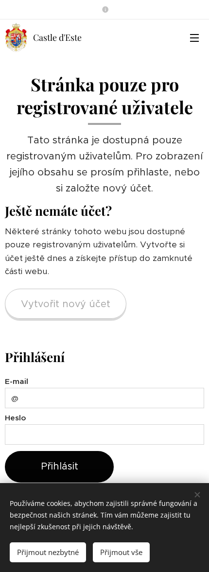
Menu (194, 37)
